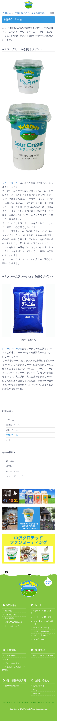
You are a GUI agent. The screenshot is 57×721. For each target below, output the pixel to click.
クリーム (10, 420)
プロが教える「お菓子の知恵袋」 (30, 13)
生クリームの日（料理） (43, 617)
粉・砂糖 (10, 461)
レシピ (38, 605)
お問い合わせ (42, 680)
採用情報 (39, 650)
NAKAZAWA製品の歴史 (14, 622)
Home (8, 13)
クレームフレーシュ (12, 348)
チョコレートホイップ (42, 628)
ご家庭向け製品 (11, 615)
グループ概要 (10, 655)
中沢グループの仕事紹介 (43, 655)
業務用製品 (9, 618)
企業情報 (11, 650)
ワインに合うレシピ (41, 635)
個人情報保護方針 (16, 680)
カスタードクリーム (15, 476)
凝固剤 (9, 466)
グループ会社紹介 (12, 663)
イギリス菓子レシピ (41, 631)
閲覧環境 (37, 693)
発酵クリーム (12, 435)
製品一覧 (8, 611)
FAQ (35, 690)
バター (9, 440)
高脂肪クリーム (13, 425)
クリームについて (12, 626)
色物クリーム (12, 430)
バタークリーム (13, 471)
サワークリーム (10, 183)
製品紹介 (11, 605)
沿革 (6, 659)
